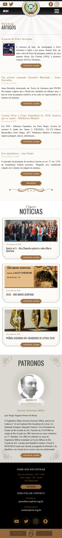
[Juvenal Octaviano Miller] (31, 387)
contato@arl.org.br (31, 510)
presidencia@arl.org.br (31, 501)
